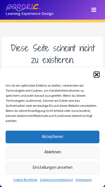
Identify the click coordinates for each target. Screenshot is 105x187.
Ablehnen (52, 152)
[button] (96, 74)
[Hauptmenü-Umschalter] (93, 9)
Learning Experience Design (29, 14)
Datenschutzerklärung (56, 179)
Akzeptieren (52, 137)
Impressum (84, 179)
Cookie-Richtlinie (25, 179)
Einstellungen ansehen (52, 167)
